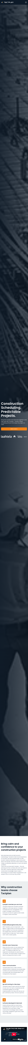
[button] (25, 2)
